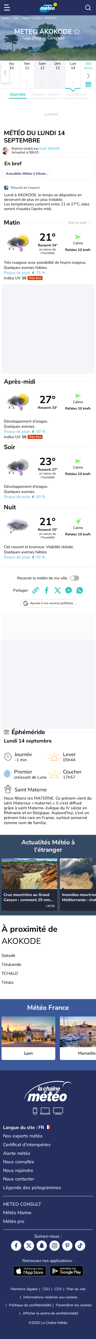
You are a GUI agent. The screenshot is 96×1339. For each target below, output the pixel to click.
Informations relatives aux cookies (50, 1297)
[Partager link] (35, 590)
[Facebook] (16, 1246)
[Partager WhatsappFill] (79, 590)
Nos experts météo (22, 1136)
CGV (58, 1289)
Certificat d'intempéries (27, 1145)
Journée (18, 94)
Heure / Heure (46, 94)
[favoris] (77, 31)
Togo (15, 18)
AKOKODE (51, 18)
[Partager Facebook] (46, 590)
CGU (46, 1289)
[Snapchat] (42, 1246)
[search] (88, 8)
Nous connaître (18, 1162)
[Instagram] (54, 1246)
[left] (5, 73)
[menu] (8, 8)
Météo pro (13, 1221)
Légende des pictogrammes (32, 1188)
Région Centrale (31, 18)
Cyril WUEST (49, 148)
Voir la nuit (77, 222)
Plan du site (76, 1289)
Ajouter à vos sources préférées (51, 603)
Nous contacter (18, 1179)
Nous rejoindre (18, 1170)
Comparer (76, 94)
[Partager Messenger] (68, 590)
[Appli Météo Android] (66, 1271)
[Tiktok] (80, 1246)
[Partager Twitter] (57, 590)
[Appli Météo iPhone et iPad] (29, 1271)
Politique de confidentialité (30, 1305)
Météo (5, 18)
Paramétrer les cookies (74, 1305)
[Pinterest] (67, 1246)
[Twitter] (29, 1246)
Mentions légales (24, 1289)
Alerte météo (16, 1153)
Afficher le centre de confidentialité (50, 1313)
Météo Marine (17, 1213)
